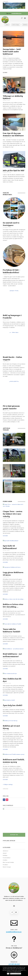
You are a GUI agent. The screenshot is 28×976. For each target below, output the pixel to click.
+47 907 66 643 (14, 964)
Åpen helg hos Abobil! (12, 705)
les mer (5, 72)
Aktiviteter (5, 851)
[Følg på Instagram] (7, 800)
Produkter (5, 864)
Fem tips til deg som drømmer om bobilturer (13, 134)
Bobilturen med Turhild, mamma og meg (13, 760)
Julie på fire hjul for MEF (13, 170)
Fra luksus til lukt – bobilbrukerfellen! (11, 271)
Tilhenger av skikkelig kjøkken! (13, 97)
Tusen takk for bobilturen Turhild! (12, 630)
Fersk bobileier (7, 857)
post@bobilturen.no (16, 13)
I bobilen (5, 860)
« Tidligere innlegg (7, 784)
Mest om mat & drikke (8, 862)
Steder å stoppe (15, 24)
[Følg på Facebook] (4, 800)
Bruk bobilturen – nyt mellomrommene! (12, 655)
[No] (26, 970)
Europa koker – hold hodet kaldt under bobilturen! (12, 51)
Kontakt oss (14, 834)
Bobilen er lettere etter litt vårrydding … (13, 605)
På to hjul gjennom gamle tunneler (11, 407)
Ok (8, 973)
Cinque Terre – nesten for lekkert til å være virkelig (12, 514)
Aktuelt (6, 24)
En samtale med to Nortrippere (11, 224)
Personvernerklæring (16, 973)
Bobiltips (5, 855)
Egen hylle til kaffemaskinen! (10, 547)
